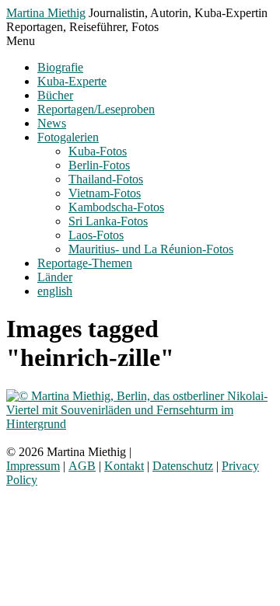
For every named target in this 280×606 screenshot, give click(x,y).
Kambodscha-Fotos (116, 207)
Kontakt (124, 465)
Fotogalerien (68, 137)
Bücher (55, 95)
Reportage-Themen (84, 263)
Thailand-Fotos (105, 179)
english (54, 291)
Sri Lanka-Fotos (108, 221)
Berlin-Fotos (99, 165)
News (51, 123)
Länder (54, 277)
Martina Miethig (46, 12)
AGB (82, 465)
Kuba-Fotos (97, 151)
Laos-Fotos (96, 235)
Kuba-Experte (72, 81)
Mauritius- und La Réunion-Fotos (150, 249)
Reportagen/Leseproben (96, 109)
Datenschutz (182, 465)
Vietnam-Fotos (104, 193)
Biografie (60, 67)
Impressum (33, 465)
